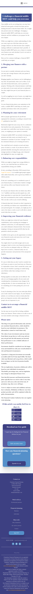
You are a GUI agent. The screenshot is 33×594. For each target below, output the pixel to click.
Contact (16, 528)
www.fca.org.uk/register (10, 566)
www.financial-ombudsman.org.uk (16, 590)
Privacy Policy (16, 552)
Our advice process (16, 525)
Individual (16, 514)
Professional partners (16, 502)
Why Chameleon (16, 522)
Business (16, 510)
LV (2, 121)
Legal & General (6, 172)
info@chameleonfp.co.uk (21, 540)
